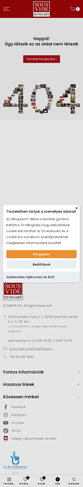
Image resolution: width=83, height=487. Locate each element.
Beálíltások (41, 264)
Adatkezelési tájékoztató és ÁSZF (30, 277)
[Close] (76, 208)
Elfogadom (41, 254)
